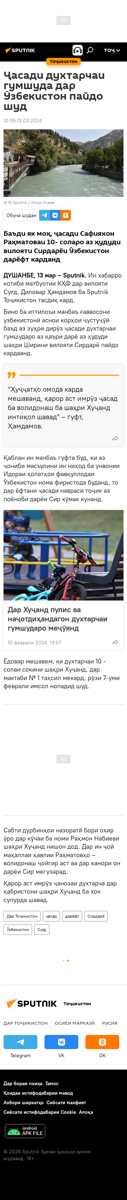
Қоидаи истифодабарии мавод (38, 1093)
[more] (115, 438)
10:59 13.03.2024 (23, 120)
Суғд (41, 929)
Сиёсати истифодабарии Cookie (40, 1112)
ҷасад (51, 916)
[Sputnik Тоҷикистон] (21, 53)
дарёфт (72, 916)
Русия (109, 1023)
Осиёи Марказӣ (75, 1023)
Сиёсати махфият (66, 1102)
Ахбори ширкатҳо (24, 1102)
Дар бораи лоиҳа (23, 1083)
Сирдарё (95, 916)
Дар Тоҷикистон (22, 916)
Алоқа (86, 1112)
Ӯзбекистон (18, 929)
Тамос (52, 1083)
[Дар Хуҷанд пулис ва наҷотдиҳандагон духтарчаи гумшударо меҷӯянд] (63, 555)
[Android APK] (25, 1132)
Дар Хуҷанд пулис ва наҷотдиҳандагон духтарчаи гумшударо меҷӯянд (58, 618)
